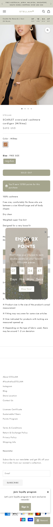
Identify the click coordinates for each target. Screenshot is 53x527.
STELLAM (7, 115)
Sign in (25, 506)
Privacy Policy (10, 437)
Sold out (26, 172)
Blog (5, 391)
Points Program (10, 418)
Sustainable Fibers (12, 414)
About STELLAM (10, 376)
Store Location (10, 395)
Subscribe (13, 482)
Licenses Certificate (12, 409)
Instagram (7, 386)
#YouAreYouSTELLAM (13, 381)
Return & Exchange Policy (15, 432)
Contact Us (8, 400)
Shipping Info (9, 442)
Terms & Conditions (12, 427)
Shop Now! (26, 288)
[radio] (5, 144)
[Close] (48, 492)
